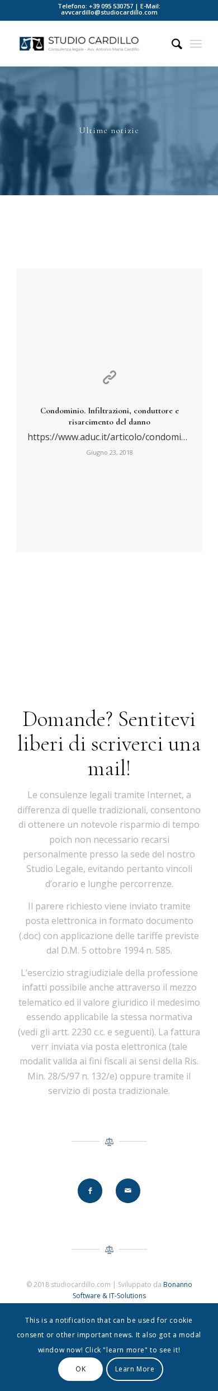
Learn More (135, 1369)
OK (80, 1369)
